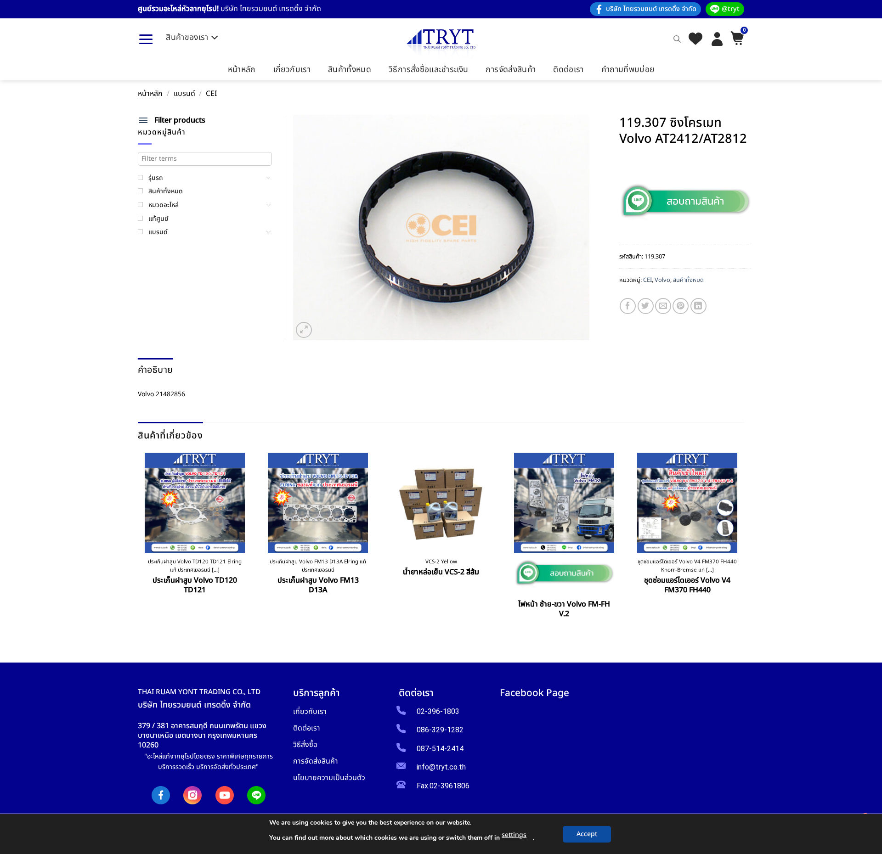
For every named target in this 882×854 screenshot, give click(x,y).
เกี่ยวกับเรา (292, 69)
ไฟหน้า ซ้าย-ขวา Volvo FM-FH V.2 (564, 609)
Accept (587, 834)
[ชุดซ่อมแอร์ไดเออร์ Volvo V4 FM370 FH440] (687, 503)
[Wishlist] (695, 39)
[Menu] (146, 39)
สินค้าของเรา (187, 37)
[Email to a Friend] (663, 306)
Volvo (662, 280)
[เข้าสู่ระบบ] (717, 39)
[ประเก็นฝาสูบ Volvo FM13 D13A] (318, 503)
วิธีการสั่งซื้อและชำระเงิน (428, 69)
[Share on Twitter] (646, 306)
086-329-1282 (440, 729)
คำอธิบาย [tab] (155, 370)
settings (514, 835)
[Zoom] (304, 330)
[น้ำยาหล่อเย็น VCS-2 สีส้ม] (441, 503)
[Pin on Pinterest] (681, 306)
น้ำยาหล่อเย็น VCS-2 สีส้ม (441, 572)
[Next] (741, 541)
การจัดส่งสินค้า (511, 69)
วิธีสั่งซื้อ (305, 744)
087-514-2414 (440, 748)
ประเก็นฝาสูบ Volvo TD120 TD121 (195, 585)
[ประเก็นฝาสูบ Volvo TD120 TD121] (195, 503)
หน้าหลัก (242, 69)
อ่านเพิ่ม (441, 593)
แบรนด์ (184, 94)
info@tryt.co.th (441, 767)
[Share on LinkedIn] (698, 306)
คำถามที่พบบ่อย (628, 69)
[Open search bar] (677, 39)
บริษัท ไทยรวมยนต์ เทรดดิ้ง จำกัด (651, 9)
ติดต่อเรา (568, 69)
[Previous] (141, 541)
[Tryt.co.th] (441, 44)
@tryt (731, 9)
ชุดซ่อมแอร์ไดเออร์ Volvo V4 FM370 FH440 (687, 585)
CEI (211, 94)
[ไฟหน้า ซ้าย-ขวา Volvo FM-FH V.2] (564, 503)
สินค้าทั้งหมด (349, 69)
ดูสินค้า (195, 611)
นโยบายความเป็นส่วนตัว (329, 777)
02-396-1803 (438, 711)
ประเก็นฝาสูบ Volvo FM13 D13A (318, 585)
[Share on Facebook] (628, 306)
